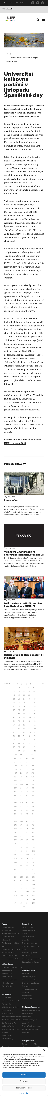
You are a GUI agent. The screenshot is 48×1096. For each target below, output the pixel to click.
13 (19, 692)
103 (27, 758)
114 (21, 769)
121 (15, 777)
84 (24, 743)
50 (30, 718)
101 (15, 758)
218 (21, 866)
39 (24, 710)
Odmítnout (24, 1081)
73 (19, 736)
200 (33, 847)
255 (27, 899)
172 (33, 821)
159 (27, 810)
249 (15, 896)
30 (30, 703)
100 (32, 755)
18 (19, 695)
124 (33, 777)
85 (29, 743)
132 (33, 784)
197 (15, 847)
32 (14, 706)
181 (15, 832)
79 (24, 740)
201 (15, 851)
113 (16, 769)
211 (27, 858)
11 (33, 688)
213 (15, 862)
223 (27, 870)
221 (15, 870)
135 (27, 788)
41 (35, 710)
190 (21, 840)
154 (21, 806)
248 (33, 892)
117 (16, 773)
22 (14, 699)
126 (21, 781)
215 (27, 862)
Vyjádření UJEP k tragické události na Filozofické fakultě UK (24, 553)
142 (21, 795)
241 (15, 888)
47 (14, 718)
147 (27, 799)
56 (35, 721)
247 (27, 892)
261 (24, 907)
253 (15, 899)
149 (15, 803)
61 (35, 725)
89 (24, 747)
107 (27, 762)
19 (24, 695)
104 (33, 758)
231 (27, 877)
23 (19, 699)
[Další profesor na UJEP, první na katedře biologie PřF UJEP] (24, 587)
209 (15, 858)
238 (21, 884)
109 (16, 766)
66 (35, 729)
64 (24, 729)
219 (27, 866)
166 (21, 818)
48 (19, 718)
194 (21, 844)
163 (27, 814)
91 (35, 747)
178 (21, 829)
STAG (22, 3)
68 (19, 732)
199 (27, 847)
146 (21, 799)
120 (32, 773)
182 (21, 832)
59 (24, 725)
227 (27, 873)
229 (15, 877)
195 (27, 844)
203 (27, 851)
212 (33, 858)
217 (15, 866)
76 (35, 736)
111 (27, 766)
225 (15, 873)
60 (30, 725)
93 (19, 751)
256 (33, 899)
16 (34, 692)
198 (21, 847)
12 (14, 692)
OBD (11, 3)
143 (27, 795)
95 (29, 751)
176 (33, 825)
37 (14, 710)
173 (15, 825)
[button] (44, 1050)
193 (15, 844)
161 (15, 814)
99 (26, 755)
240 (33, 884)
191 (27, 840)
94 (24, 751)
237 (15, 884)
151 (27, 803)
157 (15, 810)
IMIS (16, 3)
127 (27, 781)
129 (15, 784)
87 (14, 747)
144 (33, 795)
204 (33, 851)
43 (19, 714)
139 (27, 792)
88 (19, 747)
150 (21, 803)
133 (15, 788)
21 (34, 695)
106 (21, 762)
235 (27, 881)
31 (34, 703)
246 (21, 892)
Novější (7, 684)
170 (21, 821)
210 (21, 858)
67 (14, 732)
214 (21, 862)
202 (21, 851)
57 (14, 725)
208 (33, 855)
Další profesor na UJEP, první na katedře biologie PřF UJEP (23, 605)
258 (21, 903)
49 (24, 718)
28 (19, 703)
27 (14, 703)
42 (13, 714)
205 (15, 855)
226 (21, 873)
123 (27, 777)
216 (33, 862)
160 (33, 810)
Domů (9, 54)
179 (27, 829)
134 (21, 788)
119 (27, 773)
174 (21, 825)
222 (21, 870)
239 (27, 884)
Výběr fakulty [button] (7, 9)
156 (33, 806)
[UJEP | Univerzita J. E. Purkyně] (9, 19)
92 (13, 751)
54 (24, 721)
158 (21, 810)
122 (21, 777)
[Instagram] (37, 2)
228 (33, 873)
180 (33, 829)
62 (13, 729)
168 (33, 818)
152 (33, 803)
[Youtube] (42, 2)
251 (27, 896)
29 (24, 703)
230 (21, 877)
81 (34, 740)
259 (27, 903)
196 (33, 844)
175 (27, 825)
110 (22, 766)
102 (21, 758)
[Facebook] (32, 2)
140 (33, 792)
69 (24, 732)
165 (15, 818)
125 (15, 781)
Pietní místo (11, 500)
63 (19, 729)
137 (15, 792)
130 (21, 784)
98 (21, 755)
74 (24, 736)
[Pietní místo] (24, 483)
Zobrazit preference (24, 1088)
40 (30, 710)
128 (33, 781)
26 (35, 699)
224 (33, 870)
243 (27, 888)
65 (29, 729)
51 (35, 718)
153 (15, 806)
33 (19, 706)
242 (21, 888)
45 (29, 714)
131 (27, 784)
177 (15, 829)
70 (30, 732)
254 (21, 899)
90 (30, 747)
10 (28, 688)
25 (29, 699)
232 (33, 877)
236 (33, 881)
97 (16, 755)
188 (33, 836)
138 (21, 792)
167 (27, 818)
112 (33, 766)
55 (29, 721)
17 (14, 695)
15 (29, 692)
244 (33, 888)
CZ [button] (4, 3)
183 (27, 832)
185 (15, 836)
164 (33, 814)
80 (30, 740)
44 (24, 714)
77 (14, 740)
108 (33, 762)
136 (33, 788)
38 (19, 710)
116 (33, 769)
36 (35, 706)
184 (33, 832)
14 (24, 692)
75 (29, 736)
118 (21, 773)
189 (15, 840)
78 (19, 740)
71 (35, 732)
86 (35, 743)
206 (21, 855)
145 (15, 799)
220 (33, 866)
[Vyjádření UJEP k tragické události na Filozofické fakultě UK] (24, 535)
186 (21, 836)
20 (29, 695)
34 (24, 706)
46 (35, 714)
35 (29, 706)
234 (21, 881)
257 (15, 903)
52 (14, 721)
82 (14, 743)
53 (19, 721)
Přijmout (24, 1075)
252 (33, 896)
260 (33, 903)
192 (33, 840)
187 (27, 836)
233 (15, 881)
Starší (42, 684)
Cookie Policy (24, 1093)
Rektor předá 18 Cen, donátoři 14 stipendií (24, 656)
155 (27, 806)
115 (27, 769)
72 (14, 736)
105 (15, 762)
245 (15, 892)
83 (19, 743)
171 (27, 821)
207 (27, 855)
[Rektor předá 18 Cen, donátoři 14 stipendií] (24, 638)
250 (21, 896)
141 (15, 795)
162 (21, 814)
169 (15, 821)
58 (19, 725)
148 (33, 799)
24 (24, 699)
